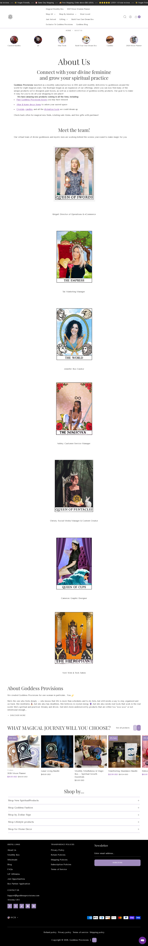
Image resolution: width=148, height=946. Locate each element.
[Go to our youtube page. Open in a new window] (27, 906)
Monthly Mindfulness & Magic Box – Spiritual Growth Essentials (89, 774)
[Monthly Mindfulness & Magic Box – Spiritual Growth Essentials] (91, 751)
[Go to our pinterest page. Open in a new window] (33, 906)
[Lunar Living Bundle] (57, 751)
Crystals (20, 109)
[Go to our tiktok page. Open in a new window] (21, 906)
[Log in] (130, 16)
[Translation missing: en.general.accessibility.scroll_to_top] (94, 940)
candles (28, 109)
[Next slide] (139, 728)
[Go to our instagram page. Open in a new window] (15, 906)
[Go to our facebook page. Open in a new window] (9, 906)
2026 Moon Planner (16, 773)
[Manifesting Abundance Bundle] (124, 751)
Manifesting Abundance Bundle (122, 771)
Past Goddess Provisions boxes (32, 99)
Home (68, 30)
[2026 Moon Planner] (23, 751)
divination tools (51, 109)
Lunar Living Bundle (50, 771)
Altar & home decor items (29, 104)
